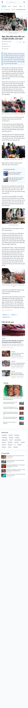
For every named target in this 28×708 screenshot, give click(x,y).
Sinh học (22, 442)
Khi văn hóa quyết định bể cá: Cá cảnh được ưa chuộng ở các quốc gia (10, 408)
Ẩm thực (4, 444)
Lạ (14, 444)
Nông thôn (10, 442)
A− (17, 42)
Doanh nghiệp (18, 440)
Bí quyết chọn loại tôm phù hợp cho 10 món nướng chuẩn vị (15, 456)
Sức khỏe (10, 444)
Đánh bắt (11, 437)
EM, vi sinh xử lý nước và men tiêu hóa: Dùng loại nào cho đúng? (10, 418)
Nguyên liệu (4, 440)
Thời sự (9, 447)
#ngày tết (13, 314)
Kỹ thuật (10, 435)
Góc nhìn (4, 447)
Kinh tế (13, 9)
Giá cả (9, 6)
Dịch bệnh (17, 435)
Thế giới (4, 442)
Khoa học (17, 442)
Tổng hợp (16, 447)
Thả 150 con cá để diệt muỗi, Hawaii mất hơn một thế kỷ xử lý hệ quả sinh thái (10, 413)
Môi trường (4, 437)
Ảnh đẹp (19, 444)
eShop (20, 6)
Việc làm (15, 6)
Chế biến (17, 437)
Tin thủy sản (7, 9)
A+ (20, 42)
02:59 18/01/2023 (7, 41)
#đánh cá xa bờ (6, 317)
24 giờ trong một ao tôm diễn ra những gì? (9, 423)
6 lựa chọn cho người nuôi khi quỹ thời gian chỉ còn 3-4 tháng (10, 403)
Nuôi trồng (4, 435)
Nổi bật (4, 6)
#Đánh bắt (5, 314)
